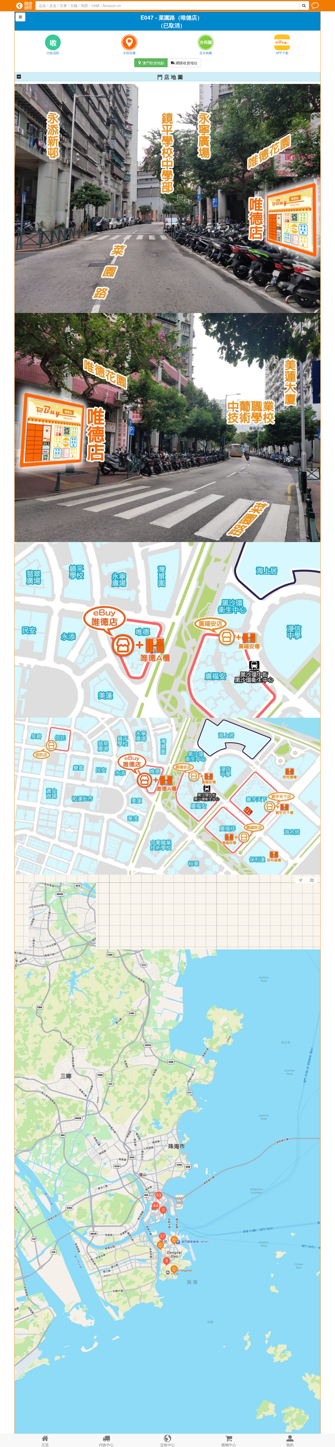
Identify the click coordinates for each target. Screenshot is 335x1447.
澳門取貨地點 (151, 62)
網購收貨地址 (184, 62)
